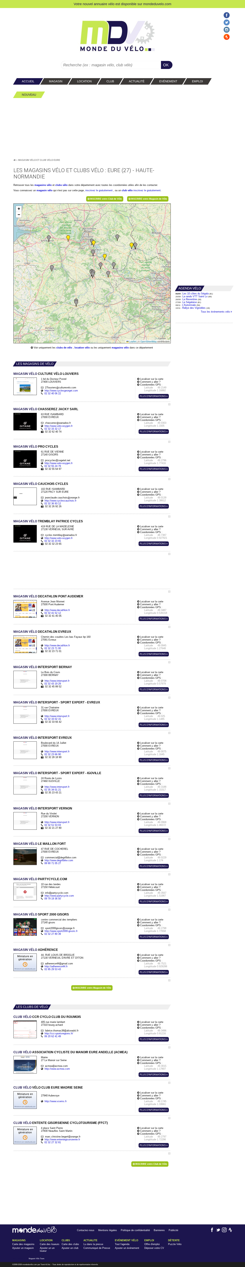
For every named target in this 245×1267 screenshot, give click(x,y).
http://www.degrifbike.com (59, 860)
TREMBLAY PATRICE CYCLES (48, 521)
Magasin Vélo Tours (36, 1259)
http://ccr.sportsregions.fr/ (59, 1033)
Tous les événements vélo (216, 311)
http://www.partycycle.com (59, 895)
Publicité (173, 1230)
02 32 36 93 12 (52, 503)
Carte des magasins (23, 1244)
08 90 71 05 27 (52, 863)
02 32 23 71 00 (52, 648)
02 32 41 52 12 (52, 613)
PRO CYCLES (35, 446)
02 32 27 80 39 (52, 933)
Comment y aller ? (149, 381)
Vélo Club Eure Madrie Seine (48, 1087)
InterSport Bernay (42, 667)
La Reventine (190, 299)
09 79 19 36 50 (52, 898)
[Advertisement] (122, 128)
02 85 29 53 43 (52, 969)
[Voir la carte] (169, 404)
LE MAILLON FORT (39, 843)
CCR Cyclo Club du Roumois (47, 1016)
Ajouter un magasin (23, 1248)
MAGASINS (19, 1240)
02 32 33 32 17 (52, 428)
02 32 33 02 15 (52, 719)
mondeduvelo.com (157, 4)
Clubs (66, 1240)
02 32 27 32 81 (52, 1142)
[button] (93, 253)
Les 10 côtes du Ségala (195, 293)
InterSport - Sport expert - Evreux (56, 702)
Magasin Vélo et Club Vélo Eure (39, 160)
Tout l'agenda (122, 1244)
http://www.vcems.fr (56, 1101)
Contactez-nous (85, 1230)
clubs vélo (61, 185)
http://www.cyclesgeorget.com (61, 390)
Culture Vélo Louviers (46, 373)
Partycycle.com (40, 879)
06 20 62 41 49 (52, 1036)
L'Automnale (189, 305)
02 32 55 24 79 (52, 466)
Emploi (149, 1240)
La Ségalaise (189, 302)
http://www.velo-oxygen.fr (59, 425)
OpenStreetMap (148, 341)
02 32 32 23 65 (52, 541)
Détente (174, 1240)
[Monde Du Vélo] (14, 160)
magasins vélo (43, 185)
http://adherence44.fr (56, 966)
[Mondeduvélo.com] (34, 1232)
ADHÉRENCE (35, 949)
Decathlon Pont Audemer (48, 596)
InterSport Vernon (42, 808)
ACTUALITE (90, 1240)
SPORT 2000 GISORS (41, 914)
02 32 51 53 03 (52, 825)
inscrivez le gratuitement (99, 190)
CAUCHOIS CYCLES (40, 483)
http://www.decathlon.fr (57, 610)
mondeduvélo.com (29, 1264)
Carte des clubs (70, 1244)
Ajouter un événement (127, 1248)
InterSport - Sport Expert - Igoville (57, 773)
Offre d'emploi (152, 1244)
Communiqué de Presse (96, 1248)
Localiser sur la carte (151, 379)
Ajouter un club (70, 1248)
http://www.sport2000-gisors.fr (61, 931)
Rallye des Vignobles (194, 307)
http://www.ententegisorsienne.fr (62, 1139)
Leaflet (132, 341)
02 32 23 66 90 (52, 754)
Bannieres (159, 1230)
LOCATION (46, 1240)
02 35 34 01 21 (52, 789)
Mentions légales (107, 1230)
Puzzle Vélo (174, 1244)
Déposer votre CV (154, 1248)
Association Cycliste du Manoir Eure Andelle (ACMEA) (70, 1052)
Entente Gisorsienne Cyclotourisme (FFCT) (60, 1122)
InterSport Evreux (42, 737)
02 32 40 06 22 (52, 393)
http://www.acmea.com (57, 1068)
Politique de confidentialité (135, 1230)
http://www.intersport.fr (57, 680)
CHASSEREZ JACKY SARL (45, 409)
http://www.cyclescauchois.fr (60, 500)
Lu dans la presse (93, 1244)
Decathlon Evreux (42, 631)
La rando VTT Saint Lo (194, 296)
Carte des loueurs (49, 1244)
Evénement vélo (126, 1240)
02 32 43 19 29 (52, 683)
